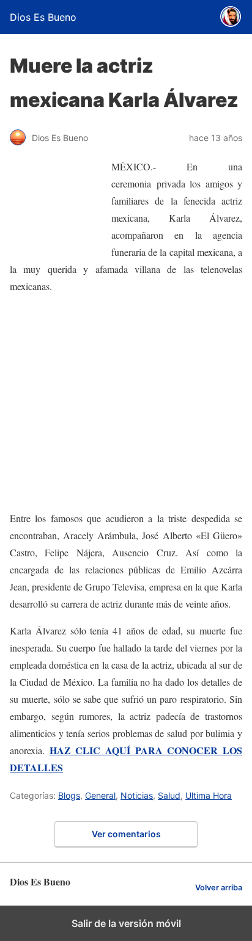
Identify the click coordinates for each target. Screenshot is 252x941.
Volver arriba (218, 887)
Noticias (136, 795)
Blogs (69, 795)
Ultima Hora (208, 795)
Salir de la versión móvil (126, 923)
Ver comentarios (126, 834)
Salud (169, 795)
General (100, 795)
